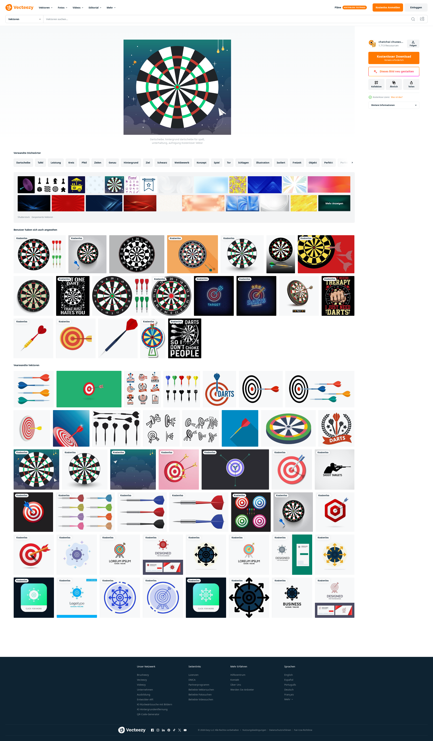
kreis (71, 162)
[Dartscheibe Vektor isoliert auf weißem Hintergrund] (292, 469)
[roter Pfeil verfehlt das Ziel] (179, 469)
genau (112, 162)
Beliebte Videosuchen (201, 699)
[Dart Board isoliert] (299, 296)
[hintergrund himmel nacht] (133, 469)
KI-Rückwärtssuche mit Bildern (154, 704)
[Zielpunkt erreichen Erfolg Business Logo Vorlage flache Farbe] (292, 598)
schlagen (243, 162)
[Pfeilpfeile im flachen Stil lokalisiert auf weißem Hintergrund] (85, 512)
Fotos (61, 7)
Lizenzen (194, 674)
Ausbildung (143, 694)
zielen (97, 162)
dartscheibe (23, 162)
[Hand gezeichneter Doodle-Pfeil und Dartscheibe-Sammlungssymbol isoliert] (161, 428)
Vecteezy (142, 679)
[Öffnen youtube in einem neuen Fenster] (185, 730)
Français (289, 694)
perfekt (328, 162)
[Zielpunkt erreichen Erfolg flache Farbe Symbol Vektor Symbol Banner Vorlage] (249, 598)
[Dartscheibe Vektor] (136, 254)
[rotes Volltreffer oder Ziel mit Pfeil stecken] (34, 555)
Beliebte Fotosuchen (200, 694)
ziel (148, 162)
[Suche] (413, 19)
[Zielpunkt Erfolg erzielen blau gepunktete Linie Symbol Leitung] (120, 598)
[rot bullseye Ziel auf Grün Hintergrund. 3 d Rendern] (88, 389)
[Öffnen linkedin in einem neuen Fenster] (163, 730)
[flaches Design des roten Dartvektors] (33, 338)
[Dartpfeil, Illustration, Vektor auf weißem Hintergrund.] (118, 338)
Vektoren (44, 7)
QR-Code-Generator (148, 714)
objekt (313, 162)
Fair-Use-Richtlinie (303, 729)
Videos (76, 7)
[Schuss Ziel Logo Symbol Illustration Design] (334, 469)
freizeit (297, 162)
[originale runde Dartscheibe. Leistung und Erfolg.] (192, 254)
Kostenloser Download (394, 58)
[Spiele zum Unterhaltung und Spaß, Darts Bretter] (288, 428)
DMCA (192, 679)
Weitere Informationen (383, 105)
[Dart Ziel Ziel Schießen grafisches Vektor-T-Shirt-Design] (72, 296)
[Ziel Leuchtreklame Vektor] (214, 296)
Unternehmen (145, 689)
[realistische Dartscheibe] (33, 296)
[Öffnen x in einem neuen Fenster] (179, 730)
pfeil (84, 162)
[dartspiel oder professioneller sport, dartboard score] (142, 389)
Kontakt (234, 679)
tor (229, 162)
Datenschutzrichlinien (280, 729)
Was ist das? (397, 97)
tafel (40, 162)
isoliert (281, 162)
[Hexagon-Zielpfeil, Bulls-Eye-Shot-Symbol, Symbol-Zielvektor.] (335, 512)
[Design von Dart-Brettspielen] (171, 296)
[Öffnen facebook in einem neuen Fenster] (152, 730)
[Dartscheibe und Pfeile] (120, 296)
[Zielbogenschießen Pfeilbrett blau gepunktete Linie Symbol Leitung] (163, 598)
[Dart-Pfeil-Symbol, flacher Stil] (240, 428)
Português (290, 684)
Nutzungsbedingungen (254, 729)
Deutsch (289, 689)
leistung (56, 162)
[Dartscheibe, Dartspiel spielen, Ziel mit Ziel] (219, 389)
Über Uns (235, 684)
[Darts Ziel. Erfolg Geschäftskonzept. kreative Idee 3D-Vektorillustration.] (71, 428)
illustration (262, 162)
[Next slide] (349, 163)
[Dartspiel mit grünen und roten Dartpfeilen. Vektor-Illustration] (40, 254)
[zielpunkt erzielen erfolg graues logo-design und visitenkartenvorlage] (292, 555)
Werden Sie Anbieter (242, 689)
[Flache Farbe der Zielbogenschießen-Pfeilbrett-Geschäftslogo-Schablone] (120, 555)
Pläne (338, 7)
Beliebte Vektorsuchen (201, 689)
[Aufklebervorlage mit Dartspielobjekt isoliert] (152, 338)
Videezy (141, 684)
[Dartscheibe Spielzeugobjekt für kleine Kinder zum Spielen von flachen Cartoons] (76, 338)
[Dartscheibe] (280, 254)
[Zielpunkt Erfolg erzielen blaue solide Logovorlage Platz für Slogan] (77, 598)
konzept (201, 162)
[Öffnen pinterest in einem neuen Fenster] (168, 730)
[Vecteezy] (19, 7)
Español (288, 679)
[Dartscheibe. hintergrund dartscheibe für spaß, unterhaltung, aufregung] (242, 254)
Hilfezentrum (237, 674)
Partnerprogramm (199, 684)
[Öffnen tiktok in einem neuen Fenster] (174, 730)
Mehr (110, 7)
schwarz (162, 162)
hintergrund (131, 162)
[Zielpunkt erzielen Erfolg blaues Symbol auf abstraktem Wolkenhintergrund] (77, 555)
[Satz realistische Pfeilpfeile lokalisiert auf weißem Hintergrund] (142, 512)
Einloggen (416, 7)
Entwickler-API (145, 699)
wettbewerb (182, 162)
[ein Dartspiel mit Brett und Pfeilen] (326, 254)
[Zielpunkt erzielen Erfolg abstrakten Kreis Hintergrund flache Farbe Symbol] (206, 555)
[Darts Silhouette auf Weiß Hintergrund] (116, 428)
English (288, 674)
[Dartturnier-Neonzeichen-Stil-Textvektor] (256, 296)
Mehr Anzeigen (334, 203)
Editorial (94, 7)
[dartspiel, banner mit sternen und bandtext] (336, 428)
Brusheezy (143, 674)
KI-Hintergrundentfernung (152, 709)
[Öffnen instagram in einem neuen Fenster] (158, 730)
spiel (216, 162)
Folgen (413, 45)
